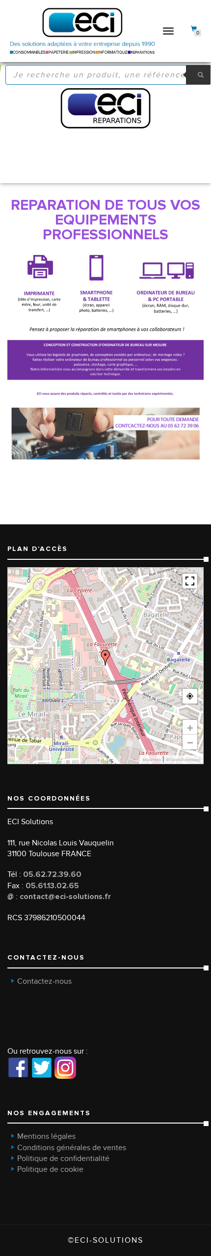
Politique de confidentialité (63, 1158)
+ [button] (190, 727)
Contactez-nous (44, 981)
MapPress (151, 759)
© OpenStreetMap (183, 759)
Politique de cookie (50, 1169)
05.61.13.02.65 (52, 886)
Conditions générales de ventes (71, 1148)
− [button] (190, 742)
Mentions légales (46, 1136)
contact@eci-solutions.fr (65, 897)
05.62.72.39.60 (52, 874)
